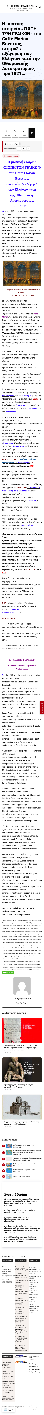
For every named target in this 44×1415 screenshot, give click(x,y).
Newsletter (42, 707)
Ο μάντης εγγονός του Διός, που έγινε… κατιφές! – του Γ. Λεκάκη (20, 1211)
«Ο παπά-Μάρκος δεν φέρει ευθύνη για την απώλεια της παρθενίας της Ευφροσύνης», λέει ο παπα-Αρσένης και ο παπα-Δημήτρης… (21, 1202)
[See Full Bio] (27, 1003)
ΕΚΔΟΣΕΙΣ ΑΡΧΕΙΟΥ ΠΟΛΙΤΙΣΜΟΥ (35, 1272)
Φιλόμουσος (8, 443)
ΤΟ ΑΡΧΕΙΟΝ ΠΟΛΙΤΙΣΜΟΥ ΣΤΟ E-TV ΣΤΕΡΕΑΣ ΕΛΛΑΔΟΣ (21, 1301)
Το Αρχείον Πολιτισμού (35, 1372)
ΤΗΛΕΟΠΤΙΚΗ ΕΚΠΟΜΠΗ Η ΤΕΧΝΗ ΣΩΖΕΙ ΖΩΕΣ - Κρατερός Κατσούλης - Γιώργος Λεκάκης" (21, 1329)
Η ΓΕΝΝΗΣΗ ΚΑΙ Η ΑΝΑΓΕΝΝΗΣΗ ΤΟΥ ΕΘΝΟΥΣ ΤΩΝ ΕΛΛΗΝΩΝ (21, 1319)
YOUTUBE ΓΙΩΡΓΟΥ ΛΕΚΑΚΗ (21, 1281)
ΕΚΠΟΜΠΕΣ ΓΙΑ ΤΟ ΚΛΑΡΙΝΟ (8, 1377)
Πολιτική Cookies (34, 1366)
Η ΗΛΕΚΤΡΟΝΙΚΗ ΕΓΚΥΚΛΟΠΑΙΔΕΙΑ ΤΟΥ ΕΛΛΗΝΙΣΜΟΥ (22, 10)
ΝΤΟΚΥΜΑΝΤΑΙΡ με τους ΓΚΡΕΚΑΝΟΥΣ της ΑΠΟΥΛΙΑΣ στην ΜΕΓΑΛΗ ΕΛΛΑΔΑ (21, 1338)
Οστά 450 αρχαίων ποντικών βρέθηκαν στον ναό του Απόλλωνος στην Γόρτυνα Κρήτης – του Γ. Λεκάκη (20, 1239)
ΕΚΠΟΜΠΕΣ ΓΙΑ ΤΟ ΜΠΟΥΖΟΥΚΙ (8, 1372)
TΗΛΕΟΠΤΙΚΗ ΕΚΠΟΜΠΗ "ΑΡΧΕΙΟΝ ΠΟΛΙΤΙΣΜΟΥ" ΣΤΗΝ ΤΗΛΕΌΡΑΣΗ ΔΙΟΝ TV (21, 1290)
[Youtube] (35, 1360)
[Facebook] (30, 1360)
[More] (32, 133)
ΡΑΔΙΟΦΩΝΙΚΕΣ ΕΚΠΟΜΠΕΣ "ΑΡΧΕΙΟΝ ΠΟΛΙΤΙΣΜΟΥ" (7, 1364)
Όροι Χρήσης (32, 1364)
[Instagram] (32, 1360)
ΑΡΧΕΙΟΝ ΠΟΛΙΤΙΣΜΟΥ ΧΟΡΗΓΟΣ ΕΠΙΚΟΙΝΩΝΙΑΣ (33, 1291)
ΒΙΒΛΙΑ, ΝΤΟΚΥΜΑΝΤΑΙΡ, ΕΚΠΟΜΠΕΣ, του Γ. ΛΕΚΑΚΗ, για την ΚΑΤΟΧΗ (34, 1308)
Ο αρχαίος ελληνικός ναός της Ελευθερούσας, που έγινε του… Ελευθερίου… (17, 1219)
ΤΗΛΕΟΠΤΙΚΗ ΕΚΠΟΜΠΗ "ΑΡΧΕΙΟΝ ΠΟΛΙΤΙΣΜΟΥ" (19, 1310)
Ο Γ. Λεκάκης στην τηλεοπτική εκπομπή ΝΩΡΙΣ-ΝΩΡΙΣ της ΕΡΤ (21, 1268)
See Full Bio (21, 1003)
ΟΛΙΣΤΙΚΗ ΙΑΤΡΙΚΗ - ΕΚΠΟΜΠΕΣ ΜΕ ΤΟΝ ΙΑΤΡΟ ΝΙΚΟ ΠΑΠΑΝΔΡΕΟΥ (8, 1384)
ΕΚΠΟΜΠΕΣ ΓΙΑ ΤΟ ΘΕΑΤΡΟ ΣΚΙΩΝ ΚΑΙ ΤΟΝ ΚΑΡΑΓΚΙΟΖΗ (8, 1398)
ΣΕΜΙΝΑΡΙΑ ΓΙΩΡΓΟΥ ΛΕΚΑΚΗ (35, 1277)
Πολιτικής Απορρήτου (35, 1369)
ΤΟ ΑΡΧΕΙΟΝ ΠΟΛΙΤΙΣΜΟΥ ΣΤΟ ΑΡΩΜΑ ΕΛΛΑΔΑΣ (21, 1275)
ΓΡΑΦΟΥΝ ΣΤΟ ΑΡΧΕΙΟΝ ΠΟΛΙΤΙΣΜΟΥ (33, 1299)
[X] (34, 1360)
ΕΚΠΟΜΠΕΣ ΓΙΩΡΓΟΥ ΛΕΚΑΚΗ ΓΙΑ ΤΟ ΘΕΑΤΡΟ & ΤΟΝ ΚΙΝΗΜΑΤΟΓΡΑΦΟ (21, 1347)
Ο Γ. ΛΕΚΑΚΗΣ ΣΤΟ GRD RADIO (8, 1391)
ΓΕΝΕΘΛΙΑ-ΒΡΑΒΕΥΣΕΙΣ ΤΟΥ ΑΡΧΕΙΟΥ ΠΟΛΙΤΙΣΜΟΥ (34, 1283)
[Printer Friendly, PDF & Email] (8, 973)
